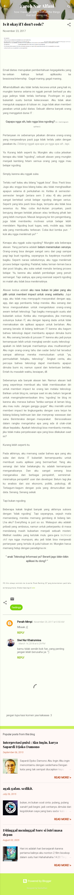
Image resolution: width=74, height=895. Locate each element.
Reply (20, 632)
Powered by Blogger (39, 881)
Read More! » (62, 777)
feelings (16, 607)
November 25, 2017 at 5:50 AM (49, 621)
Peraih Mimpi (24, 621)
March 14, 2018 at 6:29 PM (32, 643)
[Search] (69, 7)
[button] (69, 25)
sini (33, 588)
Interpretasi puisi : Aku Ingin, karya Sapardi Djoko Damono (30, 744)
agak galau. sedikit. (18, 788)
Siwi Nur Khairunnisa (29, 640)
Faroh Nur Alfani (37, 6)
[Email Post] (12, 600)
